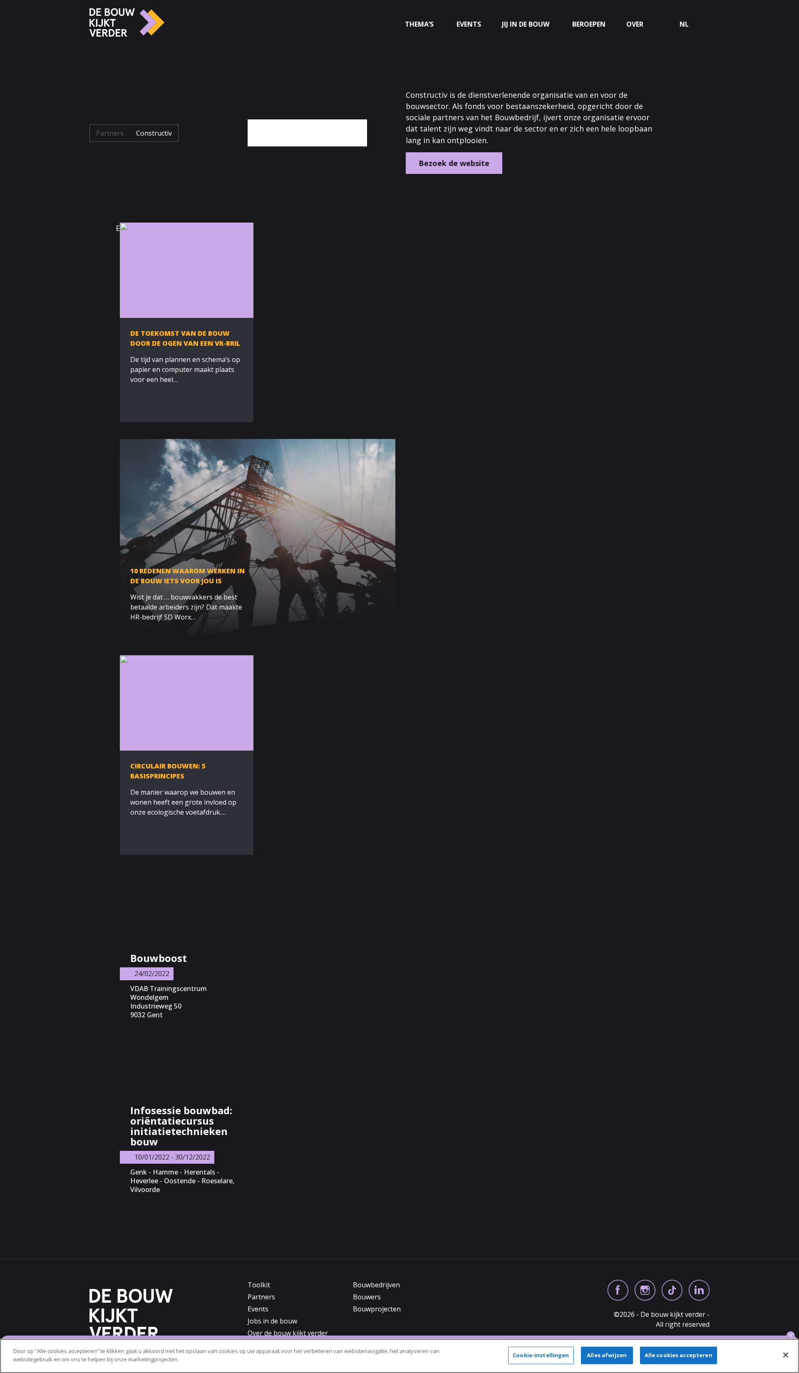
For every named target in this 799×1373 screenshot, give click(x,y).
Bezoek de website (454, 163)
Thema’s (419, 24)
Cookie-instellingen (541, 1355)
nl (684, 24)
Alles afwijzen (607, 1355)
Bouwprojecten (377, 1309)
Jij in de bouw (525, 24)
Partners (110, 133)
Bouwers (367, 1296)
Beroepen (588, 24)
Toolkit (259, 1284)
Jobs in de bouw (272, 1321)
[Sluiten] (786, 1355)
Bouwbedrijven (376, 1284)
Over (634, 24)
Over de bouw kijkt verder (288, 1333)
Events (469, 24)
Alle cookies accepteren (678, 1355)
